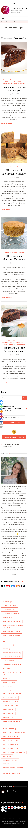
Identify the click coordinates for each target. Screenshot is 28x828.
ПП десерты (8, 713)
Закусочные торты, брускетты (14, 673)
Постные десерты (8, 344)
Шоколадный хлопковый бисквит (14, 172)
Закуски (7, 668)
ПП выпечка (8, 709)
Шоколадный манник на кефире (14, 88)
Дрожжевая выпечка (12, 664)
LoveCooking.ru (19, 8)
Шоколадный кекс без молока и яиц (14, 349)
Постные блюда (19, 342)
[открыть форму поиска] (14, 3)
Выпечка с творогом (11, 631)
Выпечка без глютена (12, 621)
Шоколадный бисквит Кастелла (14, 257)
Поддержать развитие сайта (14, 437)
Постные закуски (10, 748)
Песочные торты (10, 729)
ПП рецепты (9, 725)
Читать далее (5, 123)
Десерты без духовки (12, 657)
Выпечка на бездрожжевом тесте (12, 80)
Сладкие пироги (7, 83)
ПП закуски (8, 717)
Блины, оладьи (9, 606)
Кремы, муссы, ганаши (12, 694)
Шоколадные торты (20, 83)
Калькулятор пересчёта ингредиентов (11, 446)
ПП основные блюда (11, 721)
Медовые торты (10, 698)
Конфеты (7, 686)
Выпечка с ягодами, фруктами (13, 640)
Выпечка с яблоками (11, 635)
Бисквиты (4, 167)
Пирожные (20, 733)
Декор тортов (9, 645)
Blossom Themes (9, 823)
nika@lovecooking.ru (11, 791)
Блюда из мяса (9, 610)
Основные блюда (10, 705)
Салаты (7, 756)
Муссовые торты (10, 702)
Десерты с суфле (10, 660)
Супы (6, 764)
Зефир (6, 678)
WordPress (14, 825)
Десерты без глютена (12, 653)
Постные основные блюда (14, 752)
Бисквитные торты (11, 598)
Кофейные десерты (11, 690)
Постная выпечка (7, 342)
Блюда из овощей (11, 613)
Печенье (7, 733)
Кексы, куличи (17, 81)
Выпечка (12, 78)
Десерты (7, 81)
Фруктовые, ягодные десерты (13, 769)
